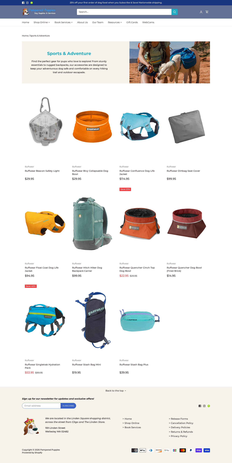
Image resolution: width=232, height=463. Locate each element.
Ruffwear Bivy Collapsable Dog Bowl (90, 170)
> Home (127, 418)
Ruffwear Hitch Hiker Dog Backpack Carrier (87, 267)
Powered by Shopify (32, 452)
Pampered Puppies (50, 449)
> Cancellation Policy (181, 423)
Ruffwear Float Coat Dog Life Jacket (41, 267)
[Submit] (174, 12)
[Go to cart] (207, 12)
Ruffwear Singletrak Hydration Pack (42, 364)
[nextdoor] (31, 2)
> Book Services (132, 427)
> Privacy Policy (178, 436)
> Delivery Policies (179, 427)
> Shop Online (131, 423)
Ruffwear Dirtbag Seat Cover (183, 168)
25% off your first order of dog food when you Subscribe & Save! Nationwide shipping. (116, 2)
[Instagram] (27, 2)
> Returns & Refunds (181, 431)
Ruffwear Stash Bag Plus (133, 362)
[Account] (201, 12)
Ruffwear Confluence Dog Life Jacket (137, 170)
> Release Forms (178, 418)
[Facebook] (23, 2)
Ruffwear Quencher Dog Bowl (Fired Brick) (184, 267)
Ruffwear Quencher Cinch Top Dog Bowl (137, 267)
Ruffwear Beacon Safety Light (42, 168)
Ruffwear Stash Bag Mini (86, 362)
